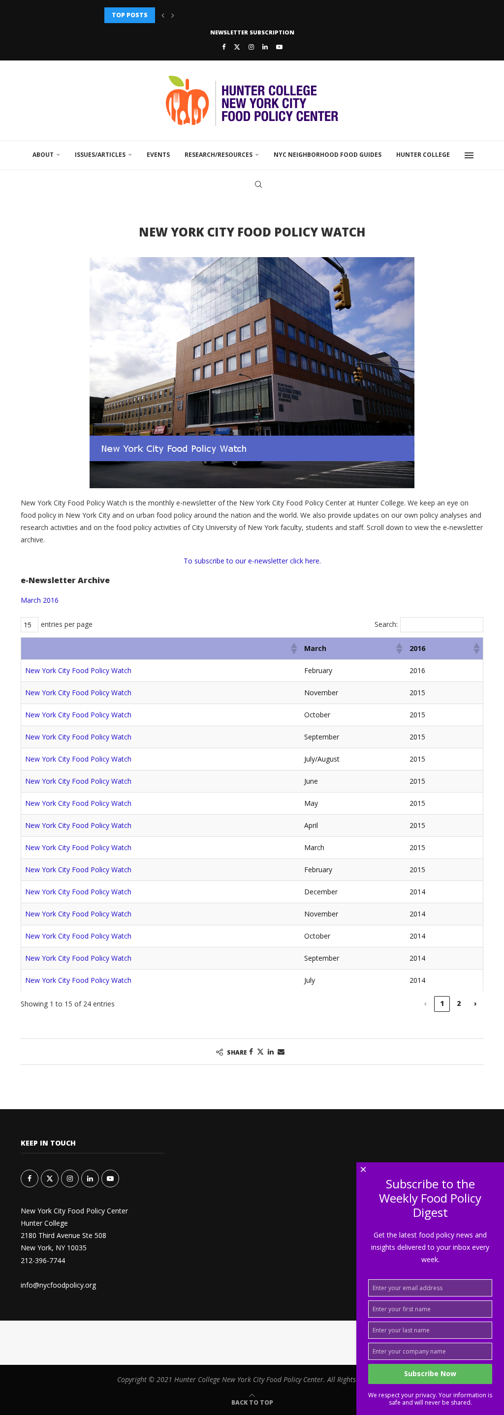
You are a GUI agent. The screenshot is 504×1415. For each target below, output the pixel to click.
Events (158, 154)
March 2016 (40, 600)
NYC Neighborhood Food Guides (327, 154)
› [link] (475, 1003)
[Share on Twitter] (260, 1051)
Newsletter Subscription (252, 32)
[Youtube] (279, 46)
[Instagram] (251, 46)
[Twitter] (237, 46)
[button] (163, 15)
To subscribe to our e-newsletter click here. (252, 560)
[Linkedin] (265, 46)
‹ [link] (425, 1003)
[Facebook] (223, 46)
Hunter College (423, 154)
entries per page (67, 624)
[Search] (258, 184)
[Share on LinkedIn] (271, 1051)
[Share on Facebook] (251, 1051)
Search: (386, 624)
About (43, 154)
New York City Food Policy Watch (78, 670)
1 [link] (442, 1003)
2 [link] (459, 1003)
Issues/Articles (100, 154)
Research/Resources (218, 154)
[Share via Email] (281, 1051)
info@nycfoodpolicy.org (58, 1285)
